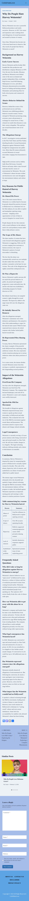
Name (5, 837)
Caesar (5, 21)
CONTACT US (19, 876)
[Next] (25, 774)
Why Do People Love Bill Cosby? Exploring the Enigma (7, 735)
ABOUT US (9, 876)
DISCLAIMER (14, 880)
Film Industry (6, 10)
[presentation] (14, 768)
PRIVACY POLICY (14, 883)
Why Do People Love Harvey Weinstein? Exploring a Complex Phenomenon (22, 738)
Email (5, 845)
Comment (6, 812)
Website (5, 854)
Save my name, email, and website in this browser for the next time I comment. (14, 860)
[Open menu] (25, 3)
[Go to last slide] (4, 774)
